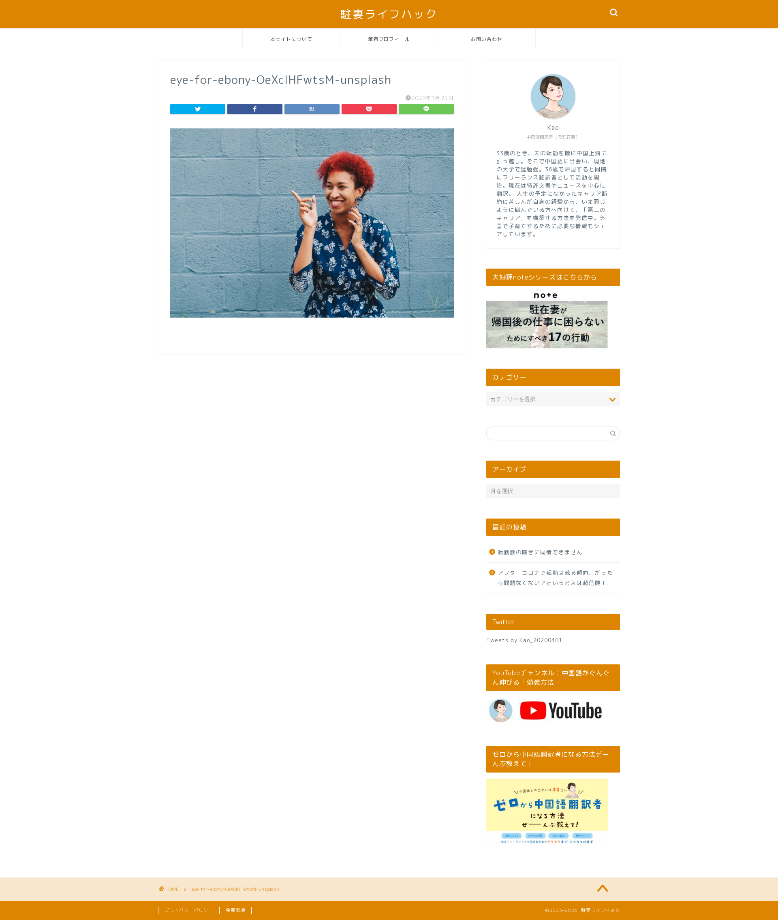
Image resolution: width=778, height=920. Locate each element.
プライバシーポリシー (189, 910)
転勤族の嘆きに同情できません (540, 552)
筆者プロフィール (389, 39)
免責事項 (235, 910)
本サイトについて (291, 39)
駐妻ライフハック (389, 14)
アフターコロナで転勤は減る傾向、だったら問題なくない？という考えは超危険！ (555, 578)
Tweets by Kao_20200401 (524, 640)
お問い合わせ (486, 39)
